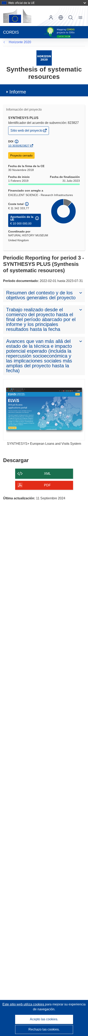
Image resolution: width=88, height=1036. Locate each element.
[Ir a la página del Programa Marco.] (44, 57)
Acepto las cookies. (44, 1019)
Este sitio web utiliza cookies (23, 1004)
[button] (60, 17)
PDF (47, 485)
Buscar (70, 17)
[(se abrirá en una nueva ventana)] (17, 16)
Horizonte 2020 (20, 42)
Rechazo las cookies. (44, 1029)
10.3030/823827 (18, 145)
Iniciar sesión (50, 17)
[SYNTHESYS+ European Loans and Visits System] (44, 409)
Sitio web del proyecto (26, 131)
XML (47, 473)
